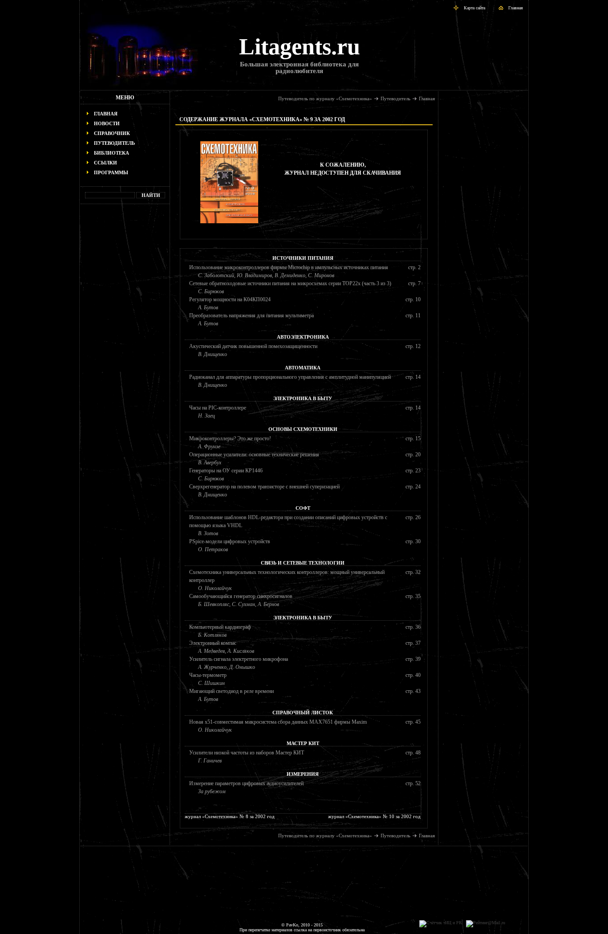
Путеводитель (114, 143)
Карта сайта (474, 7)
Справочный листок (302, 712)
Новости (107, 123)
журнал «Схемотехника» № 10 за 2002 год (374, 816)
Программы (111, 172)
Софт (303, 508)
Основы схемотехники (302, 429)
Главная (515, 7)
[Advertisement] (125, 345)
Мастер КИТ (303, 743)
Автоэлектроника (303, 337)
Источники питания (302, 258)
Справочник (112, 133)
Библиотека (111, 153)
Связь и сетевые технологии (303, 562)
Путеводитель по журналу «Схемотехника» (325, 98)
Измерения (303, 774)
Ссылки (105, 162)
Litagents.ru (299, 46)
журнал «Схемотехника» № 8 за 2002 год (230, 816)
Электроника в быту (302, 398)
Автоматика (302, 367)
